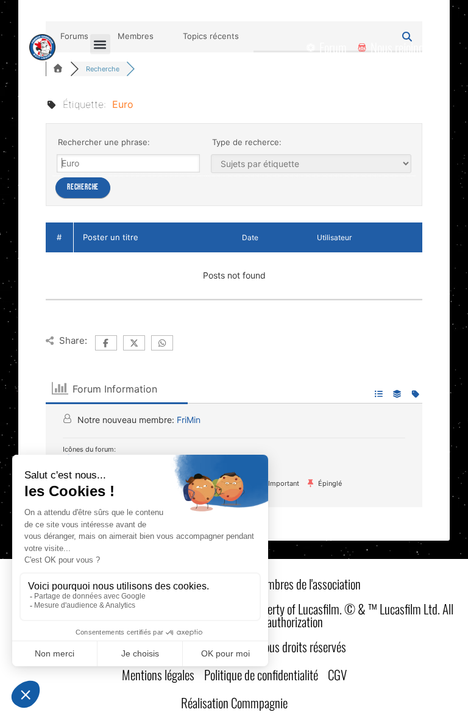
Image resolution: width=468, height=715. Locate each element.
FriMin (188, 419)
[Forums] (57, 69)
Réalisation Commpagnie (234, 702)
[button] (100, 44)
